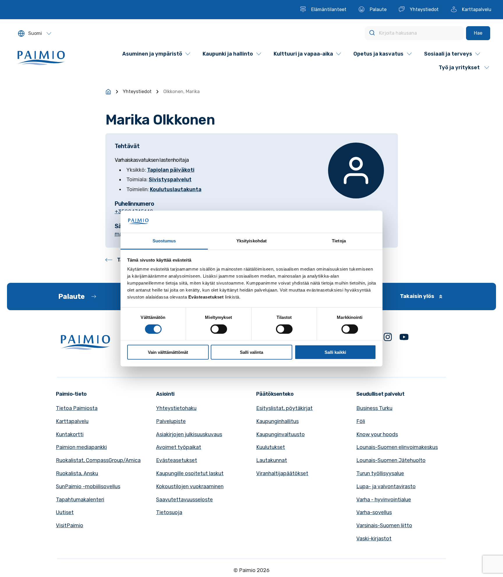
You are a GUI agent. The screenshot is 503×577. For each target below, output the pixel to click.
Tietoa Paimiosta (77, 408)
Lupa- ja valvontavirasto (386, 486)
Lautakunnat (271, 460)
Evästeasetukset (176, 460)
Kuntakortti (70, 434)
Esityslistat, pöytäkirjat (284, 408)
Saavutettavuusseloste (184, 499)
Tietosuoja (169, 512)
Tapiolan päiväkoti (170, 170)
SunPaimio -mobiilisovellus (88, 486)
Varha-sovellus (374, 512)
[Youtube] (404, 338)
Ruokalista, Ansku (77, 473)
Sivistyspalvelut (170, 179)
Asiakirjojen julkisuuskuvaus (189, 434)
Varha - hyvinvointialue (383, 499)
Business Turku (374, 408)
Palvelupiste (171, 421)
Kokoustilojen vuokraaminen (190, 486)
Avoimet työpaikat (178, 447)
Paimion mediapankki (81, 447)
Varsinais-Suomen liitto (384, 525)
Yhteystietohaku (176, 408)
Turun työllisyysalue (380, 473)
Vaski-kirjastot (374, 538)
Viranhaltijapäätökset (282, 473)
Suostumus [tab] (164, 240)
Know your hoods (377, 434)
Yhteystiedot (137, 91)
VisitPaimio (69, 525)
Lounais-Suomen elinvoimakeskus (397, 447)
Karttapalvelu (72, 421)
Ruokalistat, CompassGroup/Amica (98, 460)
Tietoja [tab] (339, 240)
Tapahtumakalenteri (80, 499)
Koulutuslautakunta (175, 189)
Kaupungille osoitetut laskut (190, 473)
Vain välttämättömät (168, 352)
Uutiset (65, 512)
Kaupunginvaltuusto (280, 434)
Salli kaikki (335, 352)
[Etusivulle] (108, 92)
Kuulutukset (270, 447)
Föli (360, 421)
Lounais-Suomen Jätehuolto (391, 460)
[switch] (218, 328)
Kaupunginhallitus (277, 421)
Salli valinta (251, 352)
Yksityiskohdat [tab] (251, 240)
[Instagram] (388, 338)
